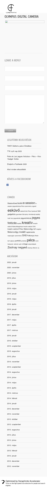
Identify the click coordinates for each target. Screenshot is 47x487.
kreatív (27, 222)
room (37, 241)
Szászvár (10, 244)
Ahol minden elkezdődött (16, 169)
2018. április (11, 304)
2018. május (11, 299)
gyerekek (19, 214)
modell (22, 231)
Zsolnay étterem (32, 248)
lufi (34, 229)
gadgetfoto (12, 214)
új (38, 248)
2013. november (13, 414)
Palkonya (30, 235)
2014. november (13, 361)
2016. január (11, 335)
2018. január (11, 309)
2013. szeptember (14, 424)
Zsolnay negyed (17, 247)
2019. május (11, 288)
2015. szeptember (14, 346)
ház (12, 218)
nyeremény (18, 236)
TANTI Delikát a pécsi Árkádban (19, 146)
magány (38, 229)
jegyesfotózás (26, 218)
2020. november (13, 267)
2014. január (11, 403)
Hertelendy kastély (34, 214)
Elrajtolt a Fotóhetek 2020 (17, 164)
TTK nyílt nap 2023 (14, 151)
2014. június (11, 377)
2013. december (13, 408)
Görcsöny (25, 214)
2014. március (12, 393)
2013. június (11, 440)
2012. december (13, 461)
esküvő (14, 210)
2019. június (11, 283)
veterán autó (18, 244)
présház (23, 241)
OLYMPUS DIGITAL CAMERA (22, 17)
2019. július (11, 278)
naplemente (30, 232)
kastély (19, 223)
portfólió (18, 240)
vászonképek (32, 244)
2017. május (11, 319)
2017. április (11, 325)
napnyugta (11, 236)
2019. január (11, 293)
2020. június (11, 272)
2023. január (11, 262)
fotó (39, 211)
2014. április (11, 388)
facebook (34, 211)
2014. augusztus (13, 372)
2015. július (11, 356)
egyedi (34, 206)
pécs (31, 239)
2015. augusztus (13, 351)
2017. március (12, 330)
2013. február (12, 450)
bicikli (20, 203)
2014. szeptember (14, 367)
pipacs (12, 241)
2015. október (12, 340)
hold (9, 218)
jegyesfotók (16, 218)
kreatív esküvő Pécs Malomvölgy (20, 229)
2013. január (11, 455)
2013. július (11, 435)
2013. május (11, 445)
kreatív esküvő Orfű (30, 226)
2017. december (13, 314)
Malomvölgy (13, 231)
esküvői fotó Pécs (25, 211)
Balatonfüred (12, 203)
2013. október (12, 419)
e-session (29, 203)
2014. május (11, 382)
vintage (25, 244)
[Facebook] (8, 185)
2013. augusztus (13, 429)
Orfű (24, 235)
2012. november (13, 466)
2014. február (12, 398)
